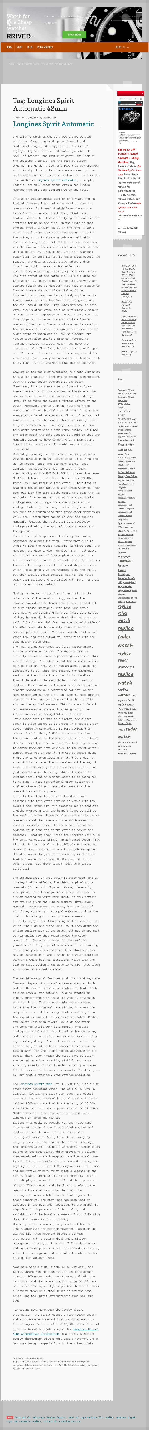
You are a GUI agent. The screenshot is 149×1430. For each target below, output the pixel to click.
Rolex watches (45, 47)
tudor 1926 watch (125, 707)
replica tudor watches (126, 660)
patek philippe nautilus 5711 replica (91, 1417)
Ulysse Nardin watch (127, 742)
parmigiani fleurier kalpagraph (124, 553)
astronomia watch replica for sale (129, 187)
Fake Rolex (131, 437)
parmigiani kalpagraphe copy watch (126, 587)
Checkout (92, 16)
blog (29, 47)
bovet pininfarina (124, 417)
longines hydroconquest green (126, 523)
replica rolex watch (124, 613)
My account (50, 23)
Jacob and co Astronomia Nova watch (128, 343)
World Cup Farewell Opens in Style (126, 306)
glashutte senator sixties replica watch (127, 195)
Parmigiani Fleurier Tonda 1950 (126, 579)
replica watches (124, 692)
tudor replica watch (127, 720)
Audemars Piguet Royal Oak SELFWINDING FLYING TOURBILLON (126, 404)
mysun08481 (50, 118)
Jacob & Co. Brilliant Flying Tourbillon (127, 473)
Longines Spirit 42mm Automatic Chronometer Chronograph (55, 1362)
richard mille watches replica (61, 1421)
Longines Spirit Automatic (53, 124)
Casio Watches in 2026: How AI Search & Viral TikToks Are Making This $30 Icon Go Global (129, 326)
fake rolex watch (126, 440)
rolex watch (126, 702)
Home (9, 47)
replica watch (125, 679)
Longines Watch (35, 1358)
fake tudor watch (126, 447)
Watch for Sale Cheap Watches (19, 22)
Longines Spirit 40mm (36, 1084)
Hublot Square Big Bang (129, 353)
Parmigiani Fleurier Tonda (125, 566)
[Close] (142, 92)
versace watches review (127, 752)
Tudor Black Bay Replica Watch (129, 177)
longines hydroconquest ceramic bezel (126, 512)
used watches (124, 746)
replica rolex (129, 601)
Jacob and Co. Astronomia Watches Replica (40, 1417)
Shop (19, 47)
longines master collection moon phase (125, 538)
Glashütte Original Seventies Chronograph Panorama (127, 463)
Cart (79, 16)
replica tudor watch (126, 637)
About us (49, 16)
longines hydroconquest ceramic (125, 505)
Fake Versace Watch (129, 201)
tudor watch (127, 733)
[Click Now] (130, 120)
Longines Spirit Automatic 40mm (66, 1365)
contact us (65, 16)
